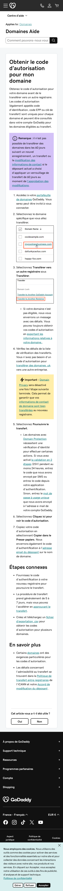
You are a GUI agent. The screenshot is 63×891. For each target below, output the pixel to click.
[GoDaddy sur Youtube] (40, 824)
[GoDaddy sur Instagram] (14, 824)
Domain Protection (35, 438)
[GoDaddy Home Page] (17, 800)
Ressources (10, 759)
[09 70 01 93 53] (42, 5)
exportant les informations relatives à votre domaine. (37, 338)
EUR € (52, 814)
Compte (8, 778)
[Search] (53, 40)
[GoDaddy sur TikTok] (23, 824)
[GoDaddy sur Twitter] (32, 824)
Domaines (25, 24)
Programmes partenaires (18, 768)
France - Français (13, 814)
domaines (33, 652)
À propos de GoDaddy (16, 741)
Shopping (9, 787)
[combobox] (27, 40)
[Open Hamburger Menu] (4, 5)
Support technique (14, 750)
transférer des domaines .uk (33, 365)
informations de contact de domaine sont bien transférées (34, 405)
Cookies (56, 838)
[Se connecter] (49, 5)
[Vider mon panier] (56, 5)
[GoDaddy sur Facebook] (5, 824)
